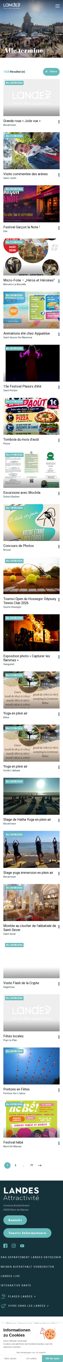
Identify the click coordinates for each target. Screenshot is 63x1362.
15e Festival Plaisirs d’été (22, 386)
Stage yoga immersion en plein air (28, 873)
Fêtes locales (13, 1036)
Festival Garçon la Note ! (21, 227)
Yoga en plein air (15, 713)
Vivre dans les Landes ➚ (28, 1305)
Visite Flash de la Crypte (21, 983)
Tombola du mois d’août (21, 439)
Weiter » (39, 1165)
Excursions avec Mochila (21, 493)
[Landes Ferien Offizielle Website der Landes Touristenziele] (11, 5)
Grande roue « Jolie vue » (21, 121)
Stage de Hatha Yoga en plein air (27, 819)
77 (31, 1165)
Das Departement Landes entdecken (31, 1257)
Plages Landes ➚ (22, 1296)
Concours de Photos (18, 546)
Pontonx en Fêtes (16, 1089)
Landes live (10, 1276)
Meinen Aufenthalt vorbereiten (27, 1266)
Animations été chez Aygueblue (26, 333)
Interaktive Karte (16, 1285)
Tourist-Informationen (27, 1233)
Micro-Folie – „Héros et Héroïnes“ (29, 280)
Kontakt (15, 1220)
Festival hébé (13, 1142)
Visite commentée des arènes (25, 174)
